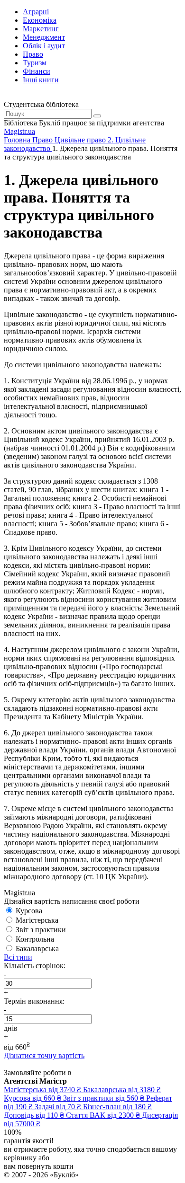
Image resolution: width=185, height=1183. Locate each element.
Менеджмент (44, 37)
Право (33, 54)
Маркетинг (41, 29)
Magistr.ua (19, 131)
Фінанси (36, 71)
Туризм (34, 63)
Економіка (39, 20)
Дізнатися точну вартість (44, 1055)
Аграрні (36, 12)
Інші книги (41, 80)
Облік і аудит (44, 46)
